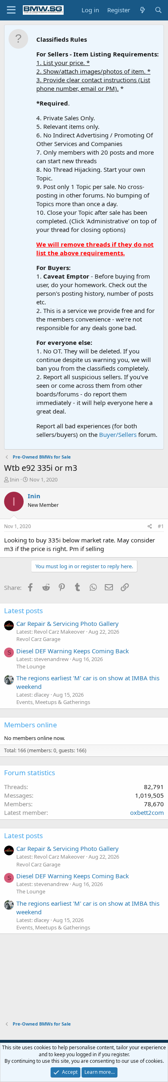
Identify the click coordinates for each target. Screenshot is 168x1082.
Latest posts (23, 610)
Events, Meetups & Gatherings (53, 702)
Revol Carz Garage (38, 639)
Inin (14, 479)
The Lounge (30, 666)
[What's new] (142, 10)
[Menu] (11, 10)
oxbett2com (147, 812)
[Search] (158, 10)
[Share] (150, 526)
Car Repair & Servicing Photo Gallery (67, 623)
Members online (30, 724)
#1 (161, 526)
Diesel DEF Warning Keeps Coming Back (72, 651)
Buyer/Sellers (118, 434)
